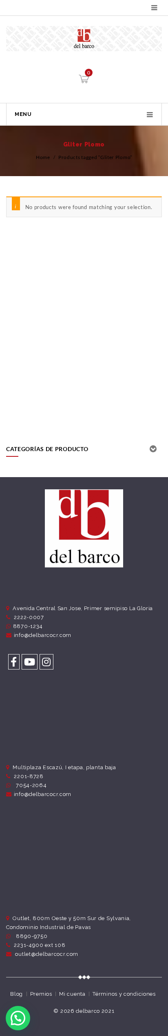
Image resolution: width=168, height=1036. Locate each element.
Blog (16, 994)
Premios (41, 994)
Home (43, 157)
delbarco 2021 (95, 1011)
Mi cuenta (72, 994)
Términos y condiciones (124, 994)
